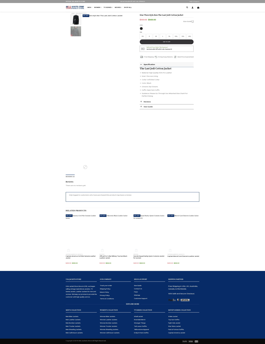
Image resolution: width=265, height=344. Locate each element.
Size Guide (137, 285)
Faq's (136, 292)
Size (141, 32)
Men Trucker (70, 326)
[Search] (187, 7)
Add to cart (166, 41)
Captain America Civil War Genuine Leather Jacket (81, 257)
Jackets (78, 323)
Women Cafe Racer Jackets (109, 333)
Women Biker (105, 316)
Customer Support (140, 298)
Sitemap (137, 295)
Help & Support (194, 1)
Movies (118, 7)
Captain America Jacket (176, 333)
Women (97, 7)
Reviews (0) (70, 176)
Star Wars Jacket (174, 326)
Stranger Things (140, 323)
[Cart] (198, 7)
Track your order (106, 285)
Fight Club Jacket (174, 323)
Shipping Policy (105, 289)
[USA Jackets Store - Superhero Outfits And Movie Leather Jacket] (75, 7)
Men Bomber (70, 323)
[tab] (70, 177)
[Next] (133, 91)
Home (72, 13)
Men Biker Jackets (72, 316)
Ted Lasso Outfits (140, 326)
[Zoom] (85, 167)
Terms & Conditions (107, 299)
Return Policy (104, 292)
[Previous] (86, 91)
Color (141, 25)
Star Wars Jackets (81, 13)
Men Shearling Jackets (73, 329)
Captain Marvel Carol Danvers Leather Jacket (183, 256)
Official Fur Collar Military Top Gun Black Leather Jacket (113, 257)
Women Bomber (106, 323)
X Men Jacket (173, 316)
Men (89, 7)
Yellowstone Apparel (141, 329)
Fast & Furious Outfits (176, 329)
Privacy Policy (105, 295)
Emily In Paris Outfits (141, 333)
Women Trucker (106, 326)
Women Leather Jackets (108, 320)
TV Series (107, 7)
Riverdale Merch (139, 320)
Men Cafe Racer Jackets (74, 333)
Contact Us (138, 289)
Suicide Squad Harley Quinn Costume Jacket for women (149, 257)
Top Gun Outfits (173, 320)
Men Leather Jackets (73, 320)
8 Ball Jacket (138, 316)
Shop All (128, 7)
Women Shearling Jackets (109, 329)
